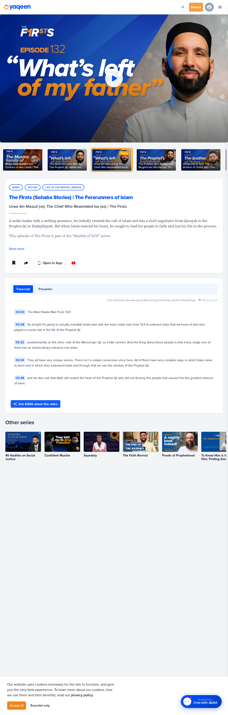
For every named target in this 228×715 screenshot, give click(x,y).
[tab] (23, 289)
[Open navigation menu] (220, 7)
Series (16, 187)
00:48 (20, 378)
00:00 (20, 312)
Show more (16, 248)
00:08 (20, 324)
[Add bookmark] (14, 263)
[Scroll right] (222, 159)
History (33, 187)
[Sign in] (209, 7)
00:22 (20, 342)
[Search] (182, 7)
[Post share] (26, 263)
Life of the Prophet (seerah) (63, 187)
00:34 (20, 360)
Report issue (209, 300)
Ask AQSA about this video (37, 404)
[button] (114, 78)
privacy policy (82, 695)
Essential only (40, 705)
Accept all (16, 705)
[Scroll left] (5, 159)
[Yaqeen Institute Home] (17, 7)
